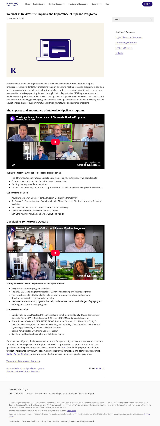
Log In (25, 389)
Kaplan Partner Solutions (18, 354)
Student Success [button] (55, 4)
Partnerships (55, 393)
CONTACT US (15, 389)
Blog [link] (107, 4)
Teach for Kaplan (86, 393)
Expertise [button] (96, 4)
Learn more (71, 411)
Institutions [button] (38, 4)
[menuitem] (27, 4)
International (41, 393)
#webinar (35, 371)
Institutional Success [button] (77, 4)
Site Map (56, 421)
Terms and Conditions (30, 421)
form (63, 347)
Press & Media (70, 393)
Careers (29, 393)
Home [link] (27, 4)
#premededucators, (16, 368)
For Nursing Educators (126, 42)
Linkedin (119, 53)
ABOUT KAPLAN (16, 393)
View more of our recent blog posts (23, 361)
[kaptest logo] (12, 4)
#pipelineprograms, (35, 368)
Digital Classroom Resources (129, 37)
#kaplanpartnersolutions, (18, 371)
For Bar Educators (124, 47)
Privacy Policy (46, 421)
